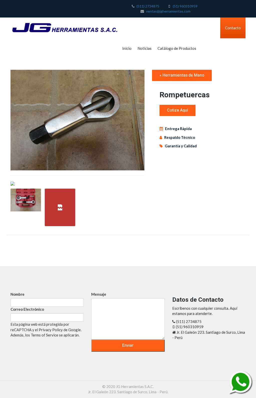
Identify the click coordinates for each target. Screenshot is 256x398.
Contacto (233, 28)
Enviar (128, 345)
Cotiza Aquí (177, 110)
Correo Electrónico (27, 309)
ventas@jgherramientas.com (168, 11)
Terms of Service (44, 335)
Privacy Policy (51, 329)
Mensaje (98, 294)
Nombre (17, 294)
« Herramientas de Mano (182, 75)
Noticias (145, 48)
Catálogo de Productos (177, 48)
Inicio (127, 48)
